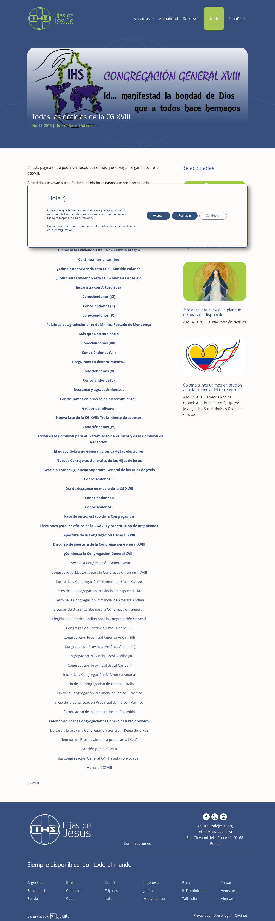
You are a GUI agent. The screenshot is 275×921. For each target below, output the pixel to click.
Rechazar (184, 216)
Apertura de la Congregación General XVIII (99, 535)
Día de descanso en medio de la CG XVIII (99, 488)
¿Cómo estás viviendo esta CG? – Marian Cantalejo (99, 278)
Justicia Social (202, 408)
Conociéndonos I (99, 507)
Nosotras (141, 18)
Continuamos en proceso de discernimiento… (99, 399)
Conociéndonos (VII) (99, 352)
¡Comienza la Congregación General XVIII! (99, 553)
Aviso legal (222, 915)
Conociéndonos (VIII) (98, 343)
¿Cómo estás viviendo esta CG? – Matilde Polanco (99, 268)
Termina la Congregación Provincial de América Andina (99, 600)
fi (224, 403)
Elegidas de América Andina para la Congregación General (99, 618)
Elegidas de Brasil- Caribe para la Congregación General (98, 609)
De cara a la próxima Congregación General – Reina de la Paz (99, 730)
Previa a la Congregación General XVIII (99, 562)
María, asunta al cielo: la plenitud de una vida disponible (212, 312)
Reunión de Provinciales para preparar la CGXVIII (100, 739)
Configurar (213, 216)
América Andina (219, 397)
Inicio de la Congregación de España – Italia (99, 683)
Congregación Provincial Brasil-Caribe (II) (99, 655)
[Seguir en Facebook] (206, 816)
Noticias (85, 125)
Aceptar (158, 216)
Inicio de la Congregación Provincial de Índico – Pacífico (98, 702)
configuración (63, 230)
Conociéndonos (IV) (98, 426)
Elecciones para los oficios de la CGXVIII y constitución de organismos (99, 525)
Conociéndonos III (99, 479)
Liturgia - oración (219, 322)
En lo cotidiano (210, 403)
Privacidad (202, 915)
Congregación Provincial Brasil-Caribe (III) (99, 628)
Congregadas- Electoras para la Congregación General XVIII (99, 572)
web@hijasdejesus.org (215, 825)
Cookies (241, 915)
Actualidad (168, 18)
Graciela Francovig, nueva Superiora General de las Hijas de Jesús (99, 469)
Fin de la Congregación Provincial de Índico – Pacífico (99, 693)
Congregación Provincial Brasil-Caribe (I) (100, 665)
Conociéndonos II (99, 497)
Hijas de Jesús (66, 125)
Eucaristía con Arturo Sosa (98, 287)
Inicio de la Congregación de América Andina (99, 674)
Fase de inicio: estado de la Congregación (99, 516)
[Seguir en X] (214, 816)
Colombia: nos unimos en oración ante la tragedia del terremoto (212, 387)
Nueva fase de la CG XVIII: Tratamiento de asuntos (99, 417)
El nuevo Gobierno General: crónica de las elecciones (99, 451)
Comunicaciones (137, 843)
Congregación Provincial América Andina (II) (100, 646)
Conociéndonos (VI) (98, 371)
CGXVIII (33, 782)
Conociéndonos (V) (99, 380)
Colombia (190, 403)
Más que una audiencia (99, 333)
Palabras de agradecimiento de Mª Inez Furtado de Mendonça (98, 324)
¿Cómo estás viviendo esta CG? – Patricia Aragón (99, 250)
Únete (213, 18)
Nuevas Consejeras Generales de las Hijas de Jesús (99, 460)
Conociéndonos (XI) (98, 296)
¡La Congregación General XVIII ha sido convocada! (98, 758)
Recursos (191, 18)
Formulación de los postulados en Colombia (99, 711)
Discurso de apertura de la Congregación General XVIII (99, 544)
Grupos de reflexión (99, 408)
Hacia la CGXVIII (99, 767)
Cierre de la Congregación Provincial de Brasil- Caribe (99, 581)
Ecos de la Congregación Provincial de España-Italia (98, 590)
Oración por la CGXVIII (99, 748)
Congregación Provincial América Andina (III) (99, 637)
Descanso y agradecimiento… (99, 389)
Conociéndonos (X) (99, 306)
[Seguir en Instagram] (223, 816)
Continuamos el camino (98, 259)
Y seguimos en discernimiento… (99, 361)
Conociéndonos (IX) (98, 315)
